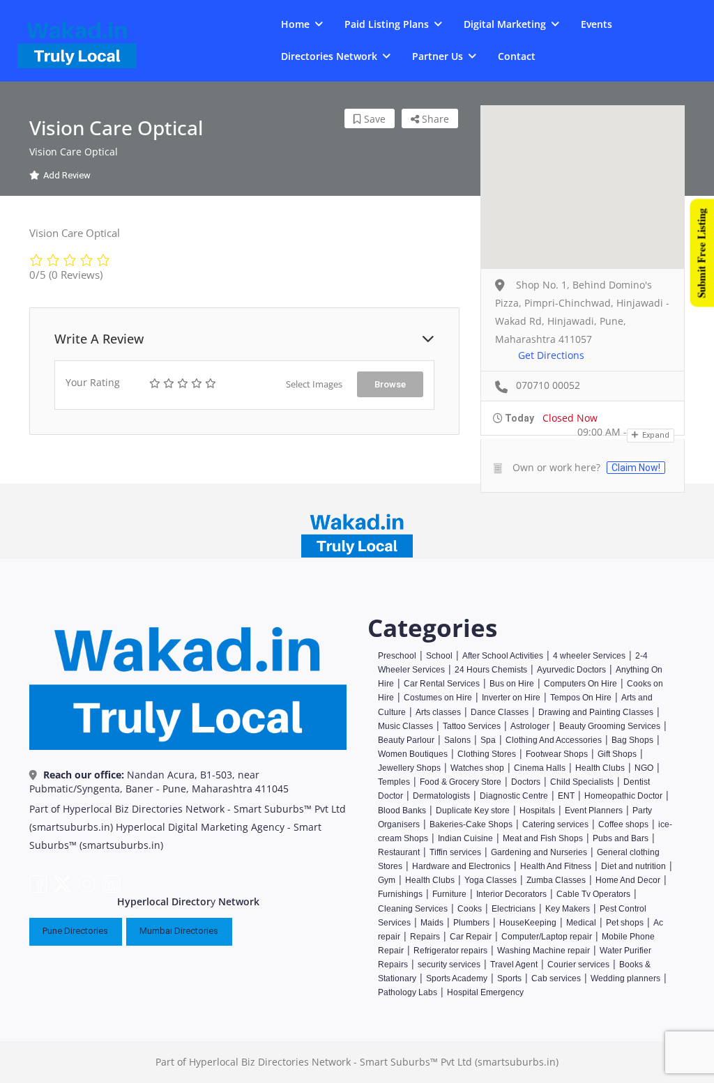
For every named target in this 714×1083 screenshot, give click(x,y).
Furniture (449, 894)
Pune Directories (75, 930)
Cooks (469, 909)
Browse (390, 384)
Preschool (397, 656)
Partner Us (437, 56)
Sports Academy (456, 978)
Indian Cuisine (465, 838)
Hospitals (537, 810)
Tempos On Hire (581, 697)
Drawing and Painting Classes (595, 712)
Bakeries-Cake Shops (471, 824)
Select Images (314, 384)
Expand (654, 435)
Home (295, 24)
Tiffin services (455, 852)
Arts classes (438, 712)
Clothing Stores (486, 754)
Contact (517, 56)
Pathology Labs (407, 992)
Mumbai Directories (178, 930)
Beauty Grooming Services (609, 726)
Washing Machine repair (543, 950)
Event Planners (594, 810)
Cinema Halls (539, 768)
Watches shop (477, 768)
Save (373, 118)
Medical (581, 923)
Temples (394, 782)
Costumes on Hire (438, 697)
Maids (431, 923)
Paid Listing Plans (386, 24)
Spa (488, 740)
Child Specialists (582, 782)
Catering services (555, 824)
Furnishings (400, 894)
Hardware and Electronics (461, 866)
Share (434, 118)
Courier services (578, 964)
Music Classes (405, 726)
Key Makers (567, 909)
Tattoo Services (472, 726)
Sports (509, 978)
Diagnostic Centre (514, 796)
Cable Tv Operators (593, 894)
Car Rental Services (442, 684)
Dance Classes (500, 712)
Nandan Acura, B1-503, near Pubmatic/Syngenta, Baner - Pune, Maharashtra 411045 (159, 781)
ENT (566, 796)
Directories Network (329, 56)
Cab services (556, 978)
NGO (644, 768)
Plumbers (471, 923)
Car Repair (471, 937)
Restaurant (399, 852)
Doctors (525, 782)
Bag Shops (632, 740)
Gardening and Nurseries (539, 852)
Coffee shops (623, 824)
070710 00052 (548, 385)
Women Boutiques (413, 754)
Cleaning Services (413, 909)
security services (449, 964)
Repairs (425, 937)
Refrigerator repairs (450, 950)
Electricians (514, 909)
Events (596, 24)
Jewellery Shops (409, 768)
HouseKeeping (527, 923)
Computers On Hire (580, 684)
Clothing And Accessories (554, 740)
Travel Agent (514, 964)
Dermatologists (441, 796)
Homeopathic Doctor (623, 796)
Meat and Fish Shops (543, 838)
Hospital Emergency (485, 992)
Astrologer (529, 726)
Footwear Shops (557, 754)
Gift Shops (617, 754)
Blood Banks (402, 810)
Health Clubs (601, 768)
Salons (457, 740)
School (439, 656)
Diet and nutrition (633, 866)
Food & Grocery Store (460, 782)
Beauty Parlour (406, 740)
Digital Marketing (505, 24)
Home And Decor (627, 880)
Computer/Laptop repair (546, 937)
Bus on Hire (511, 684)
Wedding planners (625, 978)
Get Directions (551, 355)
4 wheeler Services (589, 656)
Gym (386, 880)
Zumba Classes (556, 880)
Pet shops (625, 923)
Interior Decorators (511, 894)
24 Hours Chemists (491, 670)
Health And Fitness (555, 866)
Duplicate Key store (473, 810)
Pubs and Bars (620, 838)
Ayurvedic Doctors (571, 670)
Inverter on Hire (511, 697)
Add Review (67, 175)
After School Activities (502, 656)
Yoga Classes (490, 880)
